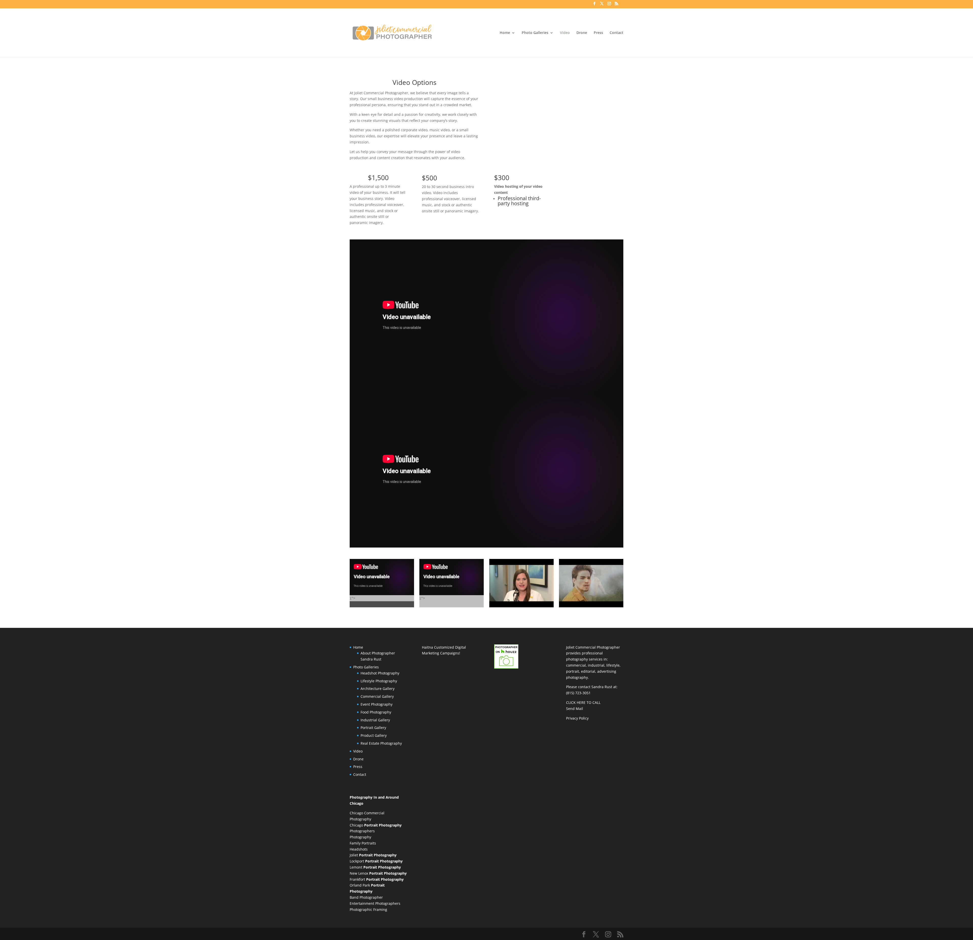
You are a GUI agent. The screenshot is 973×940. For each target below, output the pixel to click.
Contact (616, 33)
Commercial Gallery (377, 696)
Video (565, 33)
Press (598, 33)
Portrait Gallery (373, 727)
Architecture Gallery (378, 688)
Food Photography (376, 712)
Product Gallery (374, 735)
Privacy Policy (577, 718)
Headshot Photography (380, 673)
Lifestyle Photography (379, 681)
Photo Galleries (535, 33)
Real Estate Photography (381, 743)
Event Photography (376, 704)
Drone (581, 33)
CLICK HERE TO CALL (583, 702)
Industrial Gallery (375, 720)
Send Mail (574, 708)
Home (505, 33)
